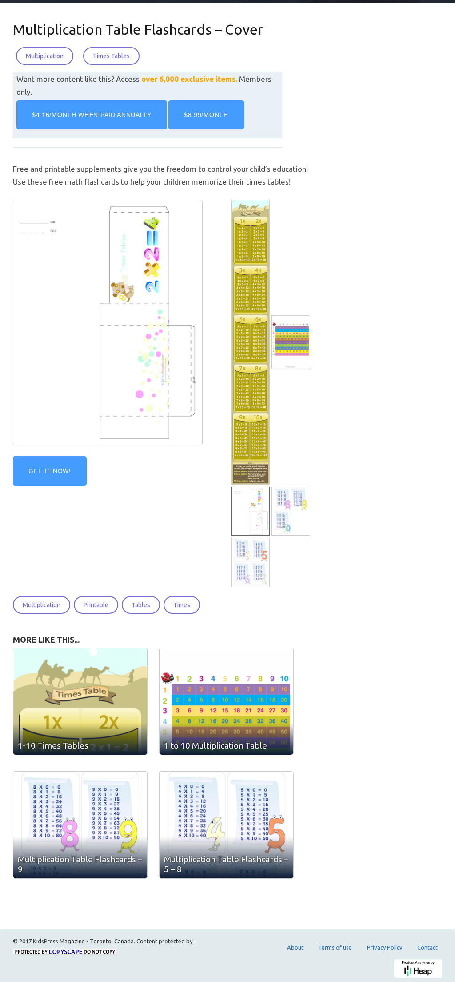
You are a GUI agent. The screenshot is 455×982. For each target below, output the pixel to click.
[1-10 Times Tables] (251, 342)
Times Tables (111, 56)
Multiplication (45, 56)
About (295, 947)
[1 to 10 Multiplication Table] (291, 342)
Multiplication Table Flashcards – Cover (138, 29)
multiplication (41, 604)
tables (141, 604)
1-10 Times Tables (53, 745)
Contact (427, 947)
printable (96, 604)
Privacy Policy (384, 947)
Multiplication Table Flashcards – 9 (80, 864)
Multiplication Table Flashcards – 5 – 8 (226, 864)
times (181, 604)
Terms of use (335, 947)
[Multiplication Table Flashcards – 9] (291, 511)
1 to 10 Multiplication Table (215, 745)
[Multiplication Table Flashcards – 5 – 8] (251, 563)
